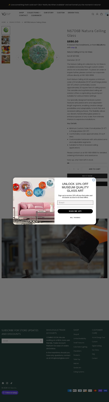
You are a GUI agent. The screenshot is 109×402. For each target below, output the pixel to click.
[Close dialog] (93, 180)
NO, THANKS (75, 217)
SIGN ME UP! (75, 211)
